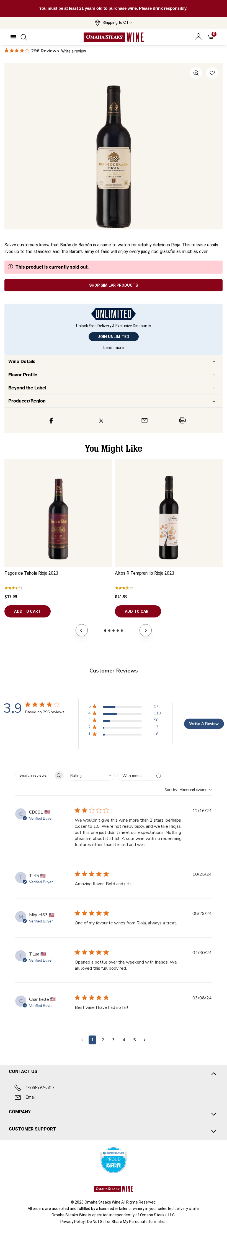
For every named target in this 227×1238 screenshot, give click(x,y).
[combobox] (91, 776)
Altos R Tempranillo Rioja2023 (144, 573)
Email (30, 1097)
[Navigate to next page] (144, 1040)
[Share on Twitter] (101, 420)
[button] (113, 22)
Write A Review (204, 723)
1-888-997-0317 (40, 1087)
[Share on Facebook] (51, 420)
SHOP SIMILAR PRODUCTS (113, 285)
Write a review (73, 51)
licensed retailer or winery (122, 1208)
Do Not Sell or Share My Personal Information (127, 1221)
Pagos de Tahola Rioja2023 (31, 573)
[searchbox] (35, 775)
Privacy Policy (72, 1221)
